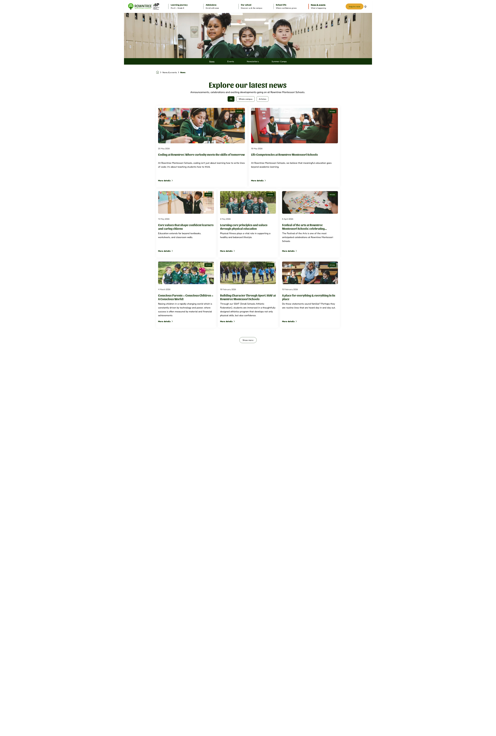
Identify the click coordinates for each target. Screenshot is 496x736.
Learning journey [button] (179, 5)
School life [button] (281, 5)
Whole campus (245, 99)
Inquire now (354, 6)
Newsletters (253, 61)
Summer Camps (279, 61)
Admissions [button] (211, 5)
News (211, 61)
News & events (169, 72)
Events (230, 61)
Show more (248, 340)
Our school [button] (246, 5)
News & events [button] (318, 5)
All (231, 99)
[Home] (143, 6)
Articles (262, 99)
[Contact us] (365, 6)
